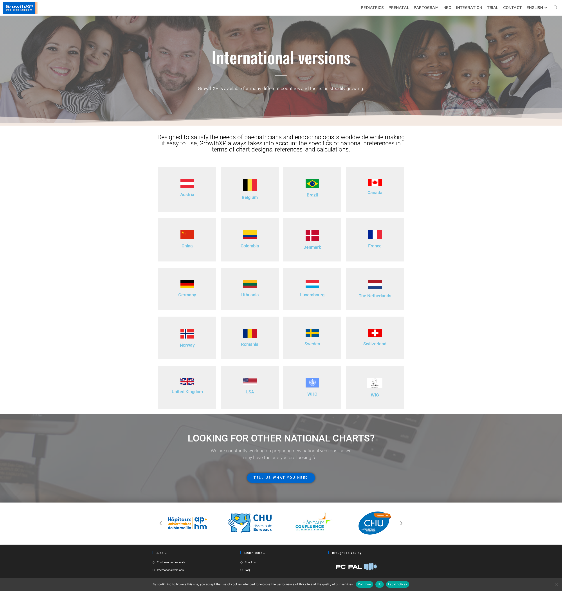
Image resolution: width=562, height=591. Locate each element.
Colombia (250, 246)
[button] (160, 523)
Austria (187, 194)
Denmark (312, 247)
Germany (187, 294)
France (375, 246)
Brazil (312, 195)
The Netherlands (375, 295)
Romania (249, 344)
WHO (312, 394)
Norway (187, 345)
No (380, 584)
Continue (364, 584)
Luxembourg (312, 294)
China (187, 246)
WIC (375, 395)
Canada (374, 192)
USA (250, 392)
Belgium (250, 197)
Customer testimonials (171, 562)
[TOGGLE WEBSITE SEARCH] (555, 8)
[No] (556, 584)
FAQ (247, 570)
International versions (170, 570)
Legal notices (397, 584)
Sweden (312, 343)
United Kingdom (187, 391)
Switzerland (374, 343)
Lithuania (250, 294)
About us (250, 562)
